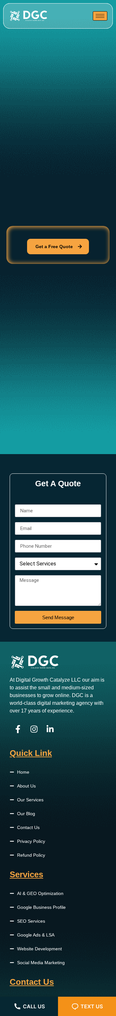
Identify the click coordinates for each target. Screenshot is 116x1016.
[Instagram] (34, 729)
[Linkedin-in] (50, 729)
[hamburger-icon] (100, 16)
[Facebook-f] (18, 729)
